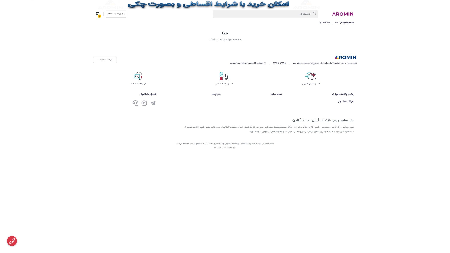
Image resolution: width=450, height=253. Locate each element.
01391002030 (279, 63)
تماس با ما (276, 94)
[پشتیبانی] (135, 104)
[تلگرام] (152, 104)
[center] (314, 14)
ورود (119, 13)
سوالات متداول (346, 101)
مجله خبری (325, 23)
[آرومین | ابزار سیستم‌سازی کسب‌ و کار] (293, 57)
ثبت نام (111, 13)
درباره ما (216, 94)
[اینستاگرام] (144, 104)
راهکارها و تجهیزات (344, 23)
